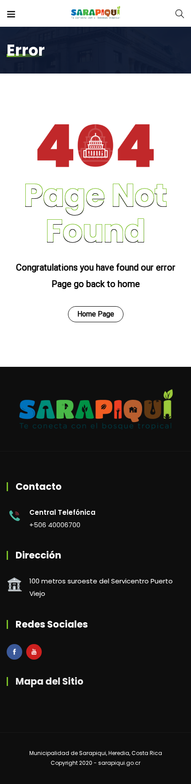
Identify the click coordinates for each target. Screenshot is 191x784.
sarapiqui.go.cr (119, 763)
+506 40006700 (54, 525)
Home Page (95, 314)
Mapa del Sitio (50, 681)
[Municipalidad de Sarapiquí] (95, 13)
